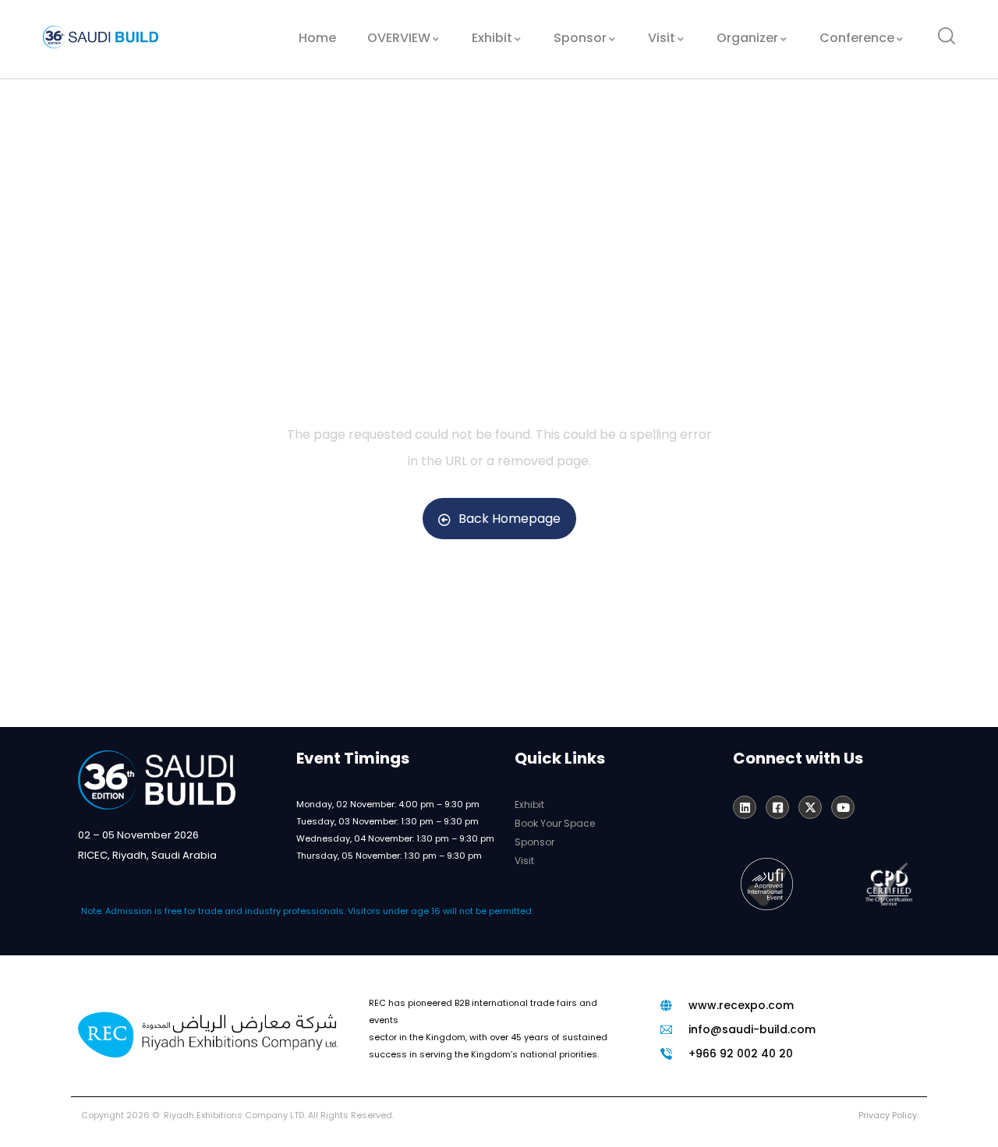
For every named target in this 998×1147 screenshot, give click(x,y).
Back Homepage (509, 519)
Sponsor (534, 842)
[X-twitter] (810, 807)
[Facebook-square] (777, 807)
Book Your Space (555, 823)
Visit (524, 860)
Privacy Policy (887, 1115)
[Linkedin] (744, 807)
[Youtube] (843, 807)
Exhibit (529, 804)
